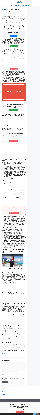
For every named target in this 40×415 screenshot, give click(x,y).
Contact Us (27, 5)
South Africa (6, 9)
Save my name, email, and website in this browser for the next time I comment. (13, 379)
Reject (37, 413)
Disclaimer (3, 395)
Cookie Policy (4, 394)
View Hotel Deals (13, 46)
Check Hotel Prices (13, 69)
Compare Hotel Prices (13, 109)
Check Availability (14, 35)
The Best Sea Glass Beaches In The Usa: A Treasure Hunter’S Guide (11, 354)
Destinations (17, 5)
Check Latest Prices (13, 141)
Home (12, 5)
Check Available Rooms (13, 212)
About (23, 5)
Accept (34, 413)
